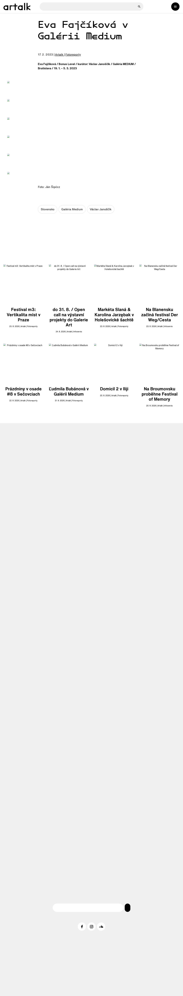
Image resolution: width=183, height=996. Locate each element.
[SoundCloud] (101, 926)
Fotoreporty (73, 54)
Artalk (59, 54)
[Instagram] (91, 926)
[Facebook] (82, 926)
